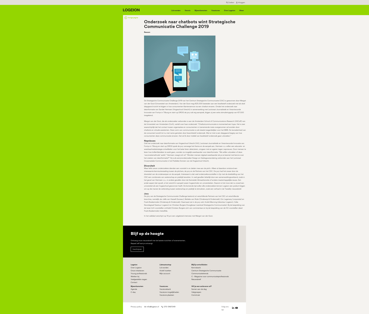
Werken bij (135, 276)
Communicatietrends (199, 273)
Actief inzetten (165, 270)
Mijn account (165, 273)
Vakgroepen (196, 292)
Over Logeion (229, 10)
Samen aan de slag (199, 289)
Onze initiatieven (137, 270)
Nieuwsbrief (196, 279)
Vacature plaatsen (167, 295)
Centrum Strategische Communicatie (206, 270)
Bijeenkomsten (201, 10)
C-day (133, 292)
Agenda (134, 289)
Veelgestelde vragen (139, 279)
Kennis (187, 10)
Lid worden (176, 10)
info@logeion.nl (153, 306)
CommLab (195, 295)
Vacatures (215, 10)
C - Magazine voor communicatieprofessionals (210, 276)
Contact (134, 282)
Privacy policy (136, 306)
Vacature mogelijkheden (169, 292)
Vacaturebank (165, 289)
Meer (241, 10)
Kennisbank (196, 267)
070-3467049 (169, 306)
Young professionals (139, 273)
